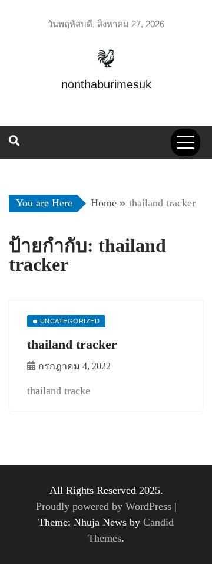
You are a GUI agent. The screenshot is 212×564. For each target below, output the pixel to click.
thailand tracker (74, 344)
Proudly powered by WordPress (105, 506)
